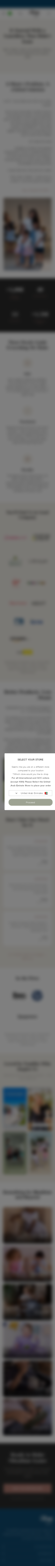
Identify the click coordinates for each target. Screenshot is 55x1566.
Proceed (30, 802)
